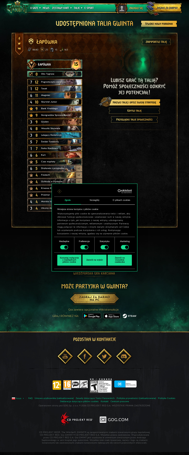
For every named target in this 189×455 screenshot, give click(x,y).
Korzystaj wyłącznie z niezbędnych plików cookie (69, 260)
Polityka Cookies (166, 398)
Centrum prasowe (120, 401)
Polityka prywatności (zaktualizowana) (136, 398)
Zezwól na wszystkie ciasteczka (120, 260)
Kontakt (104, 401)
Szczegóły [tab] (94, 200)
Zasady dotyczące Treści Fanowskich (95, 398)
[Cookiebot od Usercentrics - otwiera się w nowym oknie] (120, 191)
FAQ (30, 398)
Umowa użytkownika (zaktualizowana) (54, 398)
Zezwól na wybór (94, 260)
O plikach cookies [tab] (121, 200)
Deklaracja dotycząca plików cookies (79, 401)
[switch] (84, 247)
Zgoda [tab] (68, 200)
